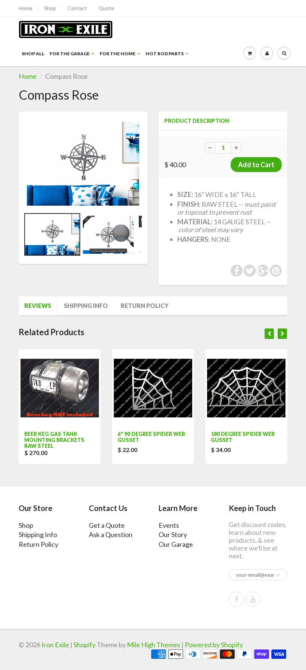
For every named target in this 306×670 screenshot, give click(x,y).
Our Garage (176, 544)
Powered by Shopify (214, 645)
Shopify (85, 645)
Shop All (33, 53)
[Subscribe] (278, 575)
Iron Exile (55, 645)
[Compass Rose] (83, 164)
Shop (50, 8)
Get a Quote (107, 525)
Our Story (173, 534)
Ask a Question (110, 534)
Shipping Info (86, 305)
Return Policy (145, 305)
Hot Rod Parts (165, 53)
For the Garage (70, 53)
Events (169, 525)
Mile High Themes (153, 645)
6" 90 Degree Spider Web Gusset (151, 437)
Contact (77, 8)
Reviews (37, 305)
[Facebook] (236, 599)
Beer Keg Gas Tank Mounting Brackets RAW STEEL (54, 440)
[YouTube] (253, 599)
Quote (106, 8)
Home (25, 8)
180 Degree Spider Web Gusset (243, 437)
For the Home (117, 53)
